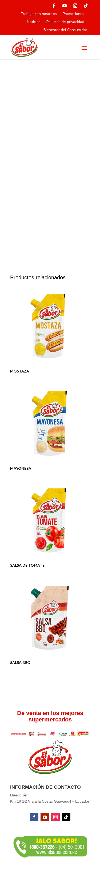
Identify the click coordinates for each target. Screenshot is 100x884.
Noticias (34, 22)
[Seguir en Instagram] (75, 5)
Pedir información (34, 249)
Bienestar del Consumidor (65, 30)
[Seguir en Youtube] (64, 5)
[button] (81, 81)
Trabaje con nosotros (39, 14)
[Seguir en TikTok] (86, 5)
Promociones (73, 14)
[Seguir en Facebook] (54, 5)
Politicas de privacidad (65, 22)
